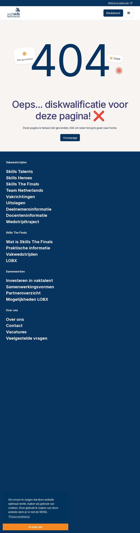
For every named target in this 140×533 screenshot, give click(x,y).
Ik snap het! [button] (36, 526)
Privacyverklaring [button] (19, 516)
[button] (128, 13)
